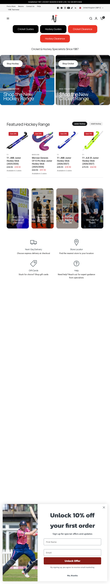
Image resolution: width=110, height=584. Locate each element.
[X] (61, 8)
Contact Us (30, 6)
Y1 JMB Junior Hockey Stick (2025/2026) (14, 161)
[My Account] (96, 18)
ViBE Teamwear (13, 10)
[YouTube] (68, 8)
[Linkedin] (75, 8)
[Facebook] (58, 8)
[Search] (91, 18)
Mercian (35, 155)
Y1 (8, 155)
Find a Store (11, 6)
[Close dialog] (104, 507)
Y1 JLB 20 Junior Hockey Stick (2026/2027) (90, 161)
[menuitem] (12, 6)
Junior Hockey (79, 124)
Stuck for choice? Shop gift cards (33, 274)
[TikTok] (72, 8)
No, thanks (72, 575)
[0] (101, 18)
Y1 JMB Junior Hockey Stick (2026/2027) (64, 161)
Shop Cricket (68, 63)
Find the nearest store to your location (76, 253)
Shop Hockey (13, 63)
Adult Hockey (96, 124)
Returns (21, 6)
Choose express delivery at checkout (33, 253)
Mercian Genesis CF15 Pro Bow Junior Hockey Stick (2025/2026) (42, 162)
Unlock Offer (72, 561)
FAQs (39, 6)
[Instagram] (65, 8)
